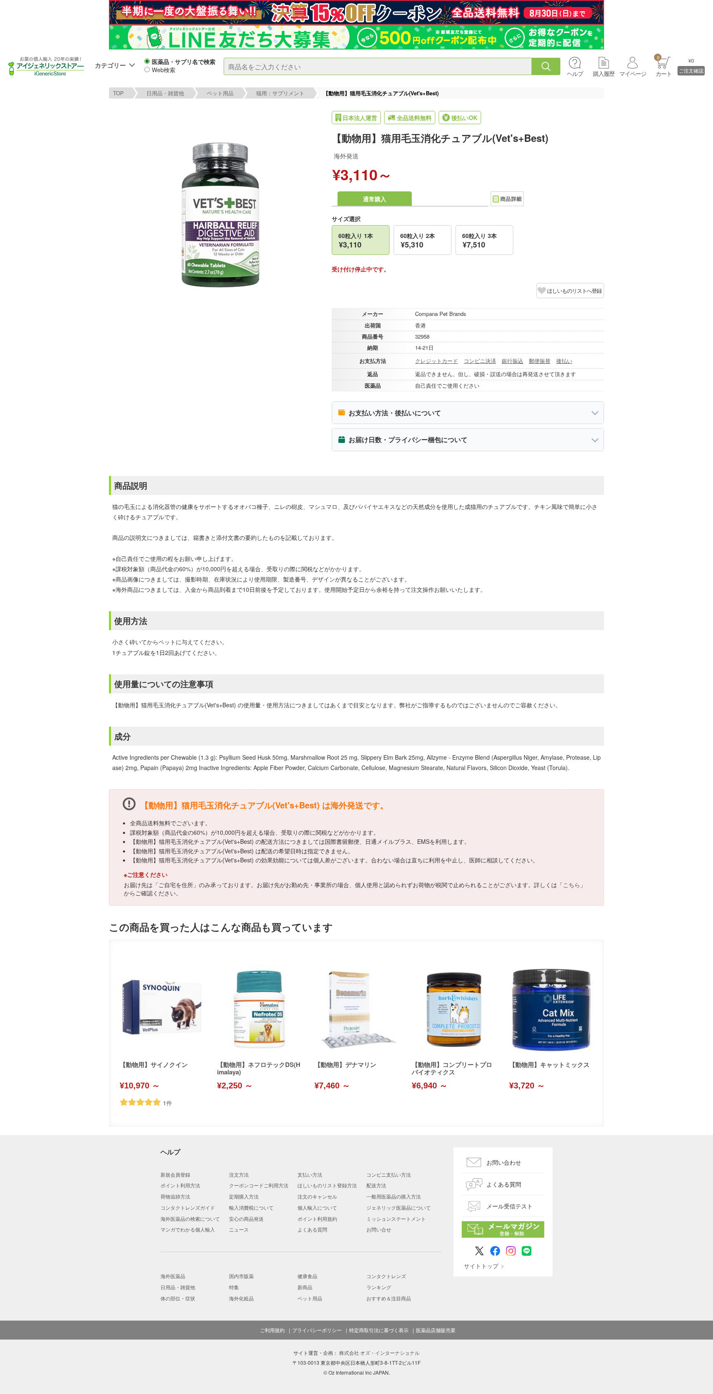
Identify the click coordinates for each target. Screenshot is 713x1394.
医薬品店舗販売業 (436, 1330)
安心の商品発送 (246, 1218)
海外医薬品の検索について (190, 1218)
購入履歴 (603, 73)
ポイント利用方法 (180, 1185)
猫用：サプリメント (280, 93)
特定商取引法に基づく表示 (378, 1330)
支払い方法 (309, 1174)
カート (664, 66)
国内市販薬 (241, 1275)
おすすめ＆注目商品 (388, 1298)
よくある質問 (312, 1229)
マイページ (632, 73)
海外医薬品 (173, 1275)
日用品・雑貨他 (165, 93)
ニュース (239, 1229)
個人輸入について (317, 1207)
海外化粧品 (241, 1298)
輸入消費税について (251, 1207)
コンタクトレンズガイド (188, 1207)
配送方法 (376, 1185)
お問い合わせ (503, 1162)
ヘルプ (575, 73)
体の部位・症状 (178, 1298)
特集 (234, 1286)
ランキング (378, 1286)
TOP (118, 93)
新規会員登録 (175, 1174)
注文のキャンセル (317, 1196)
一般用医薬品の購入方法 (393, 1196)
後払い (564, 361)
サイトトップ (481, 1266)
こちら (571, 885)
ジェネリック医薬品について (398, 1207)
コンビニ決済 (480, 361)
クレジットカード (436, 361)
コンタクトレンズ (386, 1275)
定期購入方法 (244, 1196)
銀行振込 (512, 361)
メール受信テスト (509, 1206)
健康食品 (307, 1275)
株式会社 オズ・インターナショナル (379, 1352)
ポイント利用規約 (317, 1218)
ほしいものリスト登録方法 (327, 1185)
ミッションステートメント (396, 1218)
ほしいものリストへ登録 (574, 290)
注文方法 (239, 1174)
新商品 (304, 1286)
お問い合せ (378, 1229)
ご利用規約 (272, 1330)
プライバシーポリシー (317, 1330)
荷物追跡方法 (175, 1196)
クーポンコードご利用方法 (258, 1185)
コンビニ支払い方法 (388, 1174)
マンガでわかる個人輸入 (188, 1229)
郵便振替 (539, 361)
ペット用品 (220, 93)
